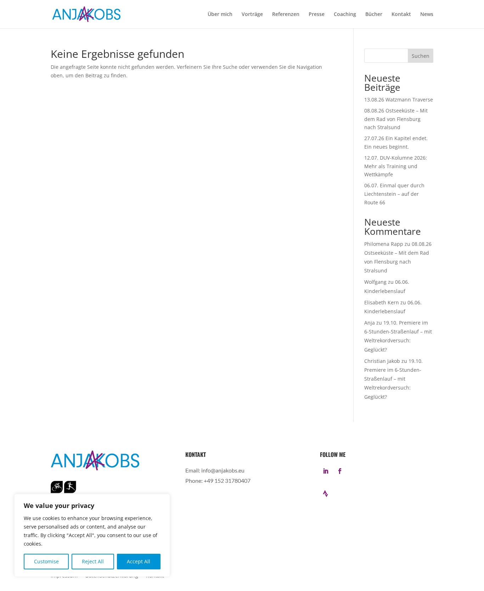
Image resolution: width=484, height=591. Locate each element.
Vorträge (252, 14)
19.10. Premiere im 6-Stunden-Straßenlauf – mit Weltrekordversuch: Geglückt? (393, 379)
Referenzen (285, 14)
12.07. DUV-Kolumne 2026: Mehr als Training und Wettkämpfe (395, 166)
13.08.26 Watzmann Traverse (398, 99)
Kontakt (401, 14)
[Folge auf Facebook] (339, 471)
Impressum (64, 576)
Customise (46, 561)
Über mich (220, 14)
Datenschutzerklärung (111, 576)
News (426, 14)
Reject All (93, 561)
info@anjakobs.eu (222, 470)
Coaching (345, 14)
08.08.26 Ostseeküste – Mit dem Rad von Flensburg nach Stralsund (396, 119)
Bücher (373, 14)
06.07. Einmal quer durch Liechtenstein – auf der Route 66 (394, 194)
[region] (92, 535)
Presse (317, 14)
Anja (369, 322)
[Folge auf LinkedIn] (325, 471)
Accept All (138, 561)
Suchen (420, 56)
